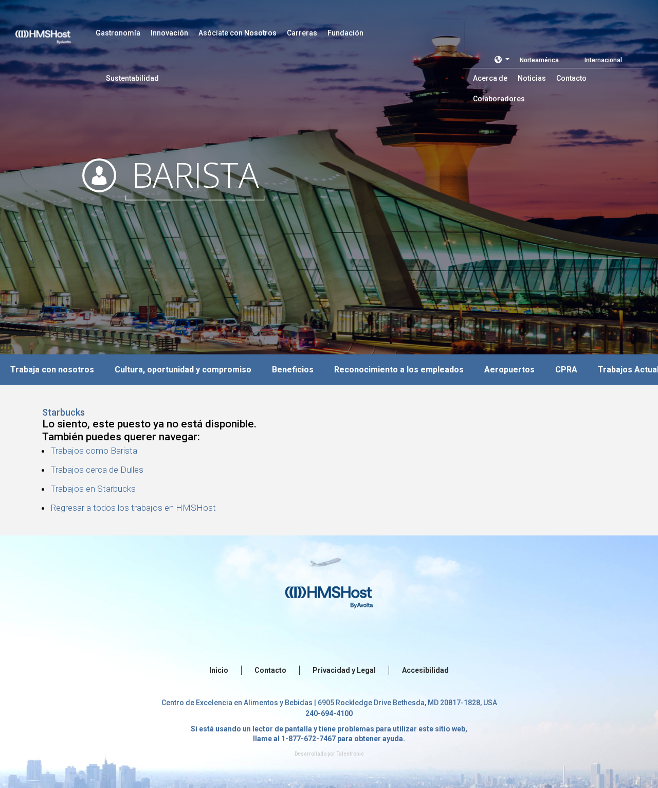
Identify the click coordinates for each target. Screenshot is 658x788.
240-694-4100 (329, 713)
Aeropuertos (509, 369)
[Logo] (53, 30)
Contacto (270, 670)
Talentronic (350, 754)
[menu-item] (118, 33)
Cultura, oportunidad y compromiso (183, 369)
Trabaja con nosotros (52, 369)
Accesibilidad (425, 670)
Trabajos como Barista (93, 450)
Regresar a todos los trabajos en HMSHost (133, 508)
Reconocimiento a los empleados (399, 369)
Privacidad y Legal (344, 670)
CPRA (566, 369)
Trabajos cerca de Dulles (96, 469)
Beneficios (293, 369)
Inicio (218, 670)
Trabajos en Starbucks (93, 488)
